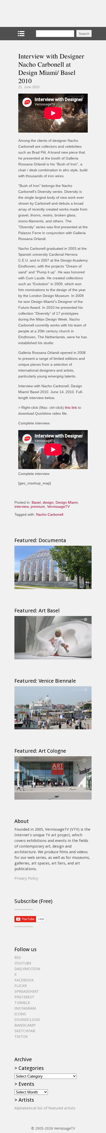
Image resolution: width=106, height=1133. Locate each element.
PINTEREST (24, 997)
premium (38, 506)
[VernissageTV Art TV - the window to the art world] (40, 13)
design (48, 502)
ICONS (20, 1014)
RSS (17, 957)
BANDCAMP (25, 1025)
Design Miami (67, 502)
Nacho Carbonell (49, 514)
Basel (36, 502)
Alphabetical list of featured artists (44, 1108)
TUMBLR (22, 1002)
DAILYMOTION (27, 969)
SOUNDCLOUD (27, 1019)
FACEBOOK (24, 980)
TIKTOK (21, 1036)
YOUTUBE (22, 963)
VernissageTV (58, 506)
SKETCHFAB (24, 1031)
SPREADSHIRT (26, 991)
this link (71, 407)
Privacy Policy (26, 878)
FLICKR (20, 985)
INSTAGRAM (25, 1008)
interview (21, 506)
